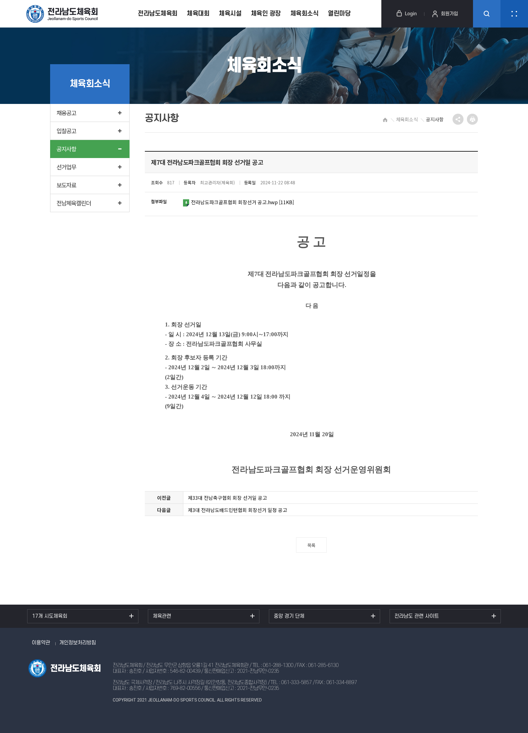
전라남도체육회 (158, 13)
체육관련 (162, 616)
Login (411, 14)
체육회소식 (304, 13)
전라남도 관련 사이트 (416, 616)
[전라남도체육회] (65, 14)
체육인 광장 (266, 13)
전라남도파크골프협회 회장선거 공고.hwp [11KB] (242, 202)
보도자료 (66, 185)
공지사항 (66, 149)
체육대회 (198, 13)
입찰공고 (66, 131)
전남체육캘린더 (74, 203)
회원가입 (449, 14)
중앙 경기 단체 (289, 616)
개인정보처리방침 (77, 643)
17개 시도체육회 (49, 616)
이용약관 (41, 643)
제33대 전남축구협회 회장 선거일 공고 (227, 497)
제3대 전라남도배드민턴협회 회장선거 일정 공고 (237, 510)
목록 (311, 545)
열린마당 (339, 13)
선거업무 (66, 167)
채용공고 (66, 113)
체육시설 (230, 13)
